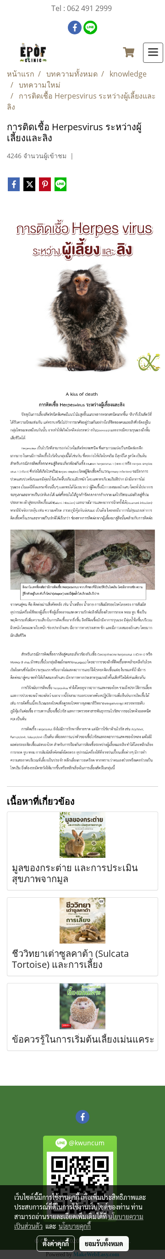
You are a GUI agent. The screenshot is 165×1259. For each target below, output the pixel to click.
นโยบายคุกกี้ (75, 1226)
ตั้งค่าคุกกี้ (56, 1243)
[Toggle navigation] (153, 53)
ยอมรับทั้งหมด (104, 1243)
